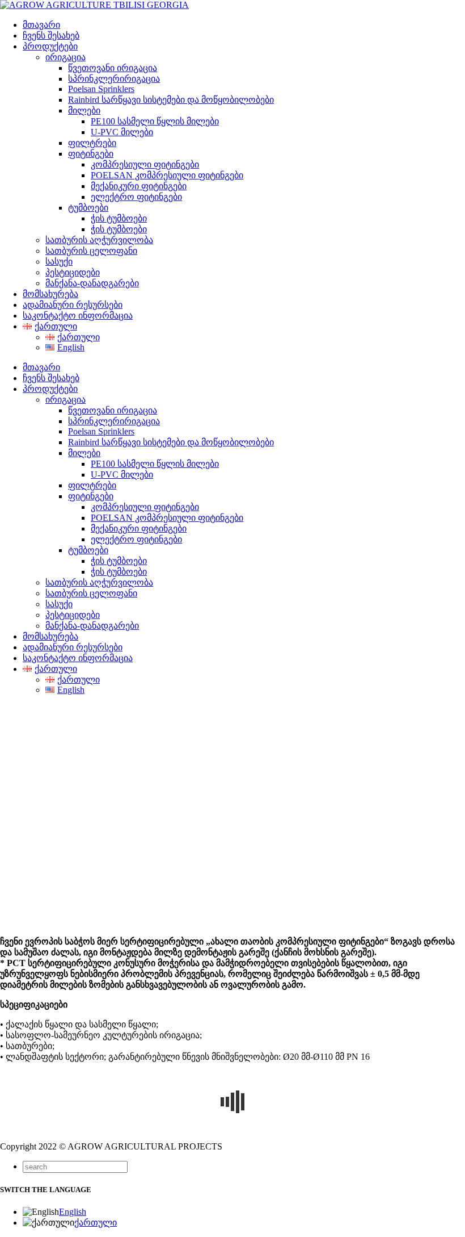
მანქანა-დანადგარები (92, 283)
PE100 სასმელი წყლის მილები (155, 121)
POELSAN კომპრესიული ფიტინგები (167, 175)
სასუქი (59, 261)
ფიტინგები (90, 153)
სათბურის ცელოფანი (91, 251)
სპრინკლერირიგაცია (114, 78)
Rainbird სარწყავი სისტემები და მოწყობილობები (171, 100)
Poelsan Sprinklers (101, 89)
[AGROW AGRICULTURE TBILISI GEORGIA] (94, 5)
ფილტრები (92, 143)
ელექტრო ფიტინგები (136, 197)
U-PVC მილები (122, 132)
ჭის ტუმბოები (119, 218)
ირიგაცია (65, 57)
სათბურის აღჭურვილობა (99, 240)
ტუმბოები (88, 207)
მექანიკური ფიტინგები (139, 186)
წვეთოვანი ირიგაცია (112, 68)
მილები (84, 110)
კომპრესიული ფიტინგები (145, 164)
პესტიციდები (72, 272)
